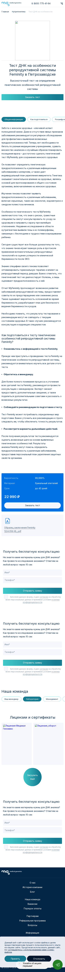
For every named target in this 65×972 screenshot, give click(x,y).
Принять (15, 958)
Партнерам (33, 916)
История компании (32, 887)
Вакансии (32, 904)
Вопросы (32, 925)
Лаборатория (32, 699)
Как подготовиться (38, 119)
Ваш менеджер (11, 699)
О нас (33, 882)
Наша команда (32, 899)
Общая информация (14, 119)
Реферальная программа (32, 920)
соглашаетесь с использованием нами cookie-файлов (29, 950)
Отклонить (39, 958)
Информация (32, 932)
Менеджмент (52, 699)
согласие (44, 597)
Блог (32, 891)
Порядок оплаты (32, 908)
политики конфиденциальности (41, 601)
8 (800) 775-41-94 (41, 3)
